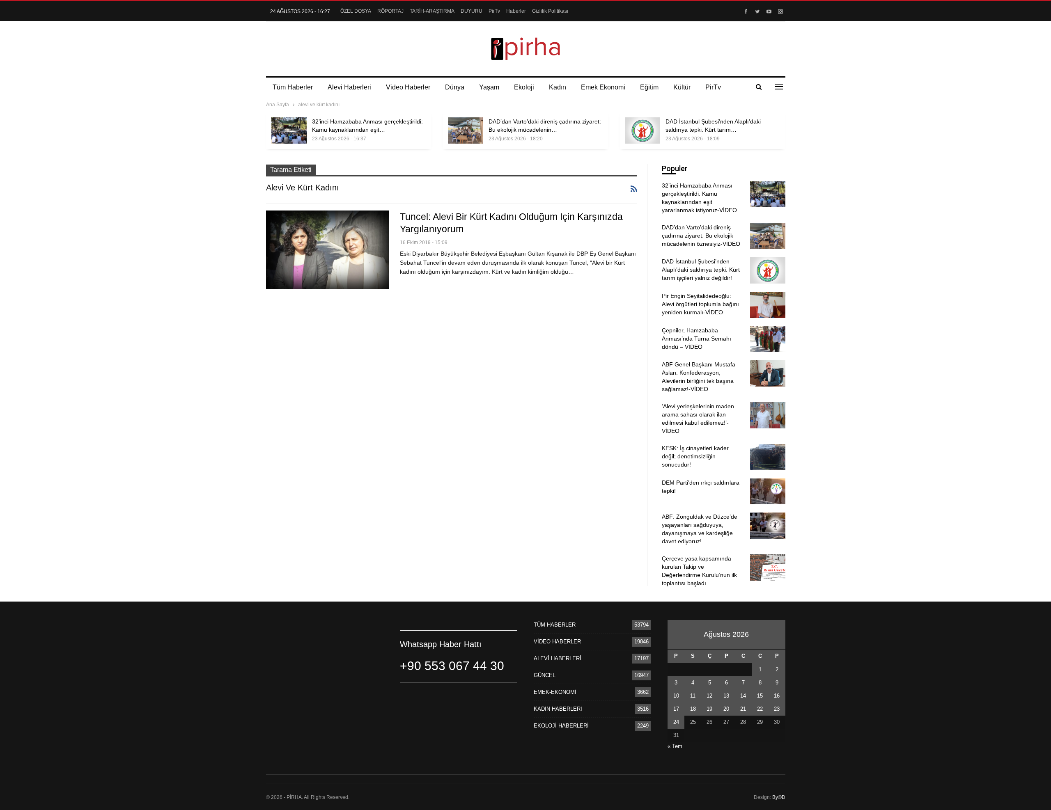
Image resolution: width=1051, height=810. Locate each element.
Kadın (557, 87)
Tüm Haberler (293, 87)
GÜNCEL (544, 675)
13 (726, 696)
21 (743, 709)
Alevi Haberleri (349, 87)
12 (709, 696)
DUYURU (471, 11)
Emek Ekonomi (603, 87)
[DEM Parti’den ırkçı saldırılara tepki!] (767, 491)
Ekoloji (524, 87)
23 (777, 709)
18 (693, 709)
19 (709, 709)
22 (760, 709)
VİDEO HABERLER (557, 641)
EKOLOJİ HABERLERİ (561, 726)
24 (676, 722)
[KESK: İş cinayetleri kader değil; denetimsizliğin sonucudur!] (767, 457)
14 (743, 696)
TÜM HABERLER (555, 625)
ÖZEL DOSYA (355, 11)
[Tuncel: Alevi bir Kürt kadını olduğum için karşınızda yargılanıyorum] (327, 250)
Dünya (454, 87)
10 (676, 696)
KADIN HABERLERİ (558, 709)
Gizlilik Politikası (550, 11)
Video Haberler (408, 87)
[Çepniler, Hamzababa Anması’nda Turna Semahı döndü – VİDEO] (767, 339)
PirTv (494, 11)
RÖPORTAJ (390, 11)
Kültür (682, 87)
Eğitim (649, 87)
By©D (778, 797)
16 (777, 696)
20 (726, 709)
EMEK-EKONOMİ (555, 692)
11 (692, 696)
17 (676, 709)
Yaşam (489, 87)
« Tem (675, 746)
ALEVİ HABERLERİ (557, 658)
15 (760, 696)
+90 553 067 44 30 (452, 666)
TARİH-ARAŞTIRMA (432, 11)
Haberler (516, 11)
